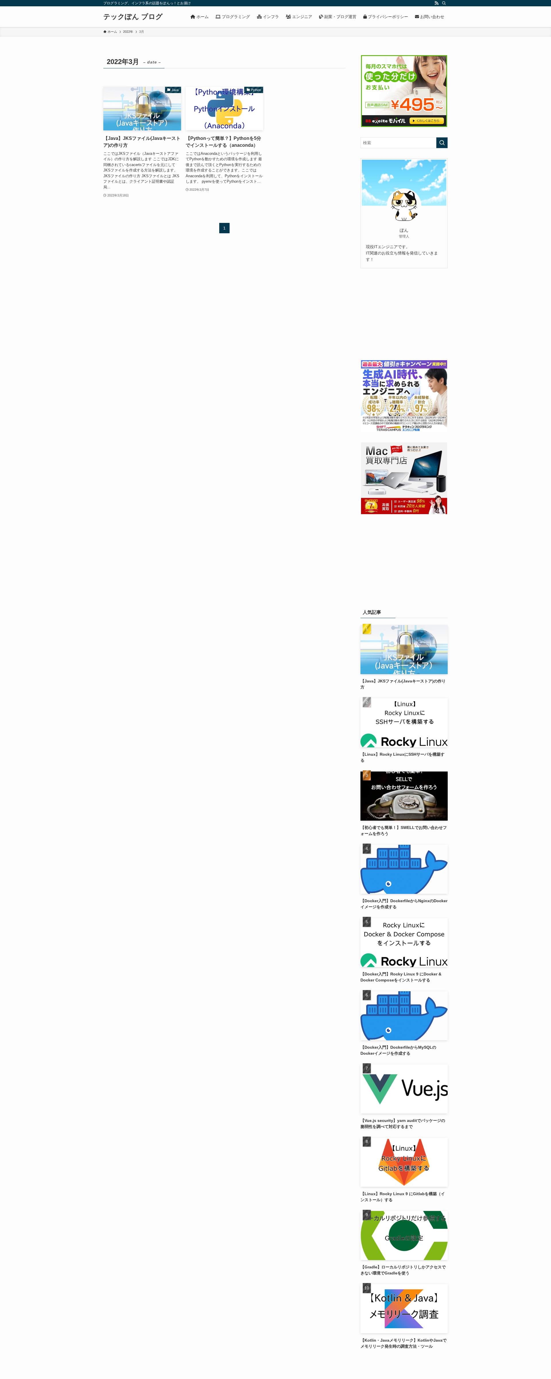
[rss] (436, 3)
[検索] (444, 3)
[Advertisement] (404, 314)
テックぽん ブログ (133, 16)
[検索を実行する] (442, 142)
